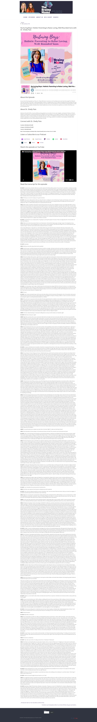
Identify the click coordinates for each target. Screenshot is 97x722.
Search (55, 17)
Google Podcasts (38, 139)
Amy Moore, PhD (26, 23)
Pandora (48, 139)
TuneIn (25, 142)
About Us (39, 17)
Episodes (32, 17)
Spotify (56, 139)
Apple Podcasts (27, 139)
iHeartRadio (65, 139)
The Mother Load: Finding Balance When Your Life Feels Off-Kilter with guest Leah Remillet (59, 705)
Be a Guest (48, 17)
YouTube (41, 142)
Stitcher (33, 142)
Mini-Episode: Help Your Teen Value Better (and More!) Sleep (32, 702)
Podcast (22, 22)
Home (25, 17)
